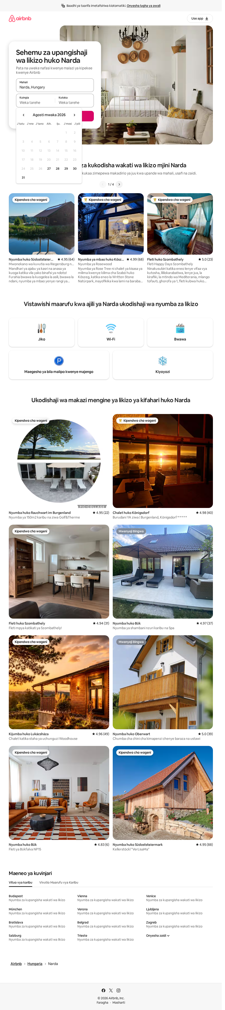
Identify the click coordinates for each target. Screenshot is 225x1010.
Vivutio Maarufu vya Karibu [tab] (58, 882)
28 (57, 169)
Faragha (102, 1003)
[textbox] (35, 102)
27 (49, 169)
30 (75, 169)
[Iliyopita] (102, 184)
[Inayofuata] (119, 184)
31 (23, 178)
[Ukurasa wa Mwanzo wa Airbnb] (20, 18)
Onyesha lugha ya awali (143, 6)
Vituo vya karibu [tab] (20, 882)
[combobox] (55, 87)
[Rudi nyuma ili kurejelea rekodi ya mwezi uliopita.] (23, 115)
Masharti (118, 1003)
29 (66, 169)
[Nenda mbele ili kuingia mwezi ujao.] (74, 115)
